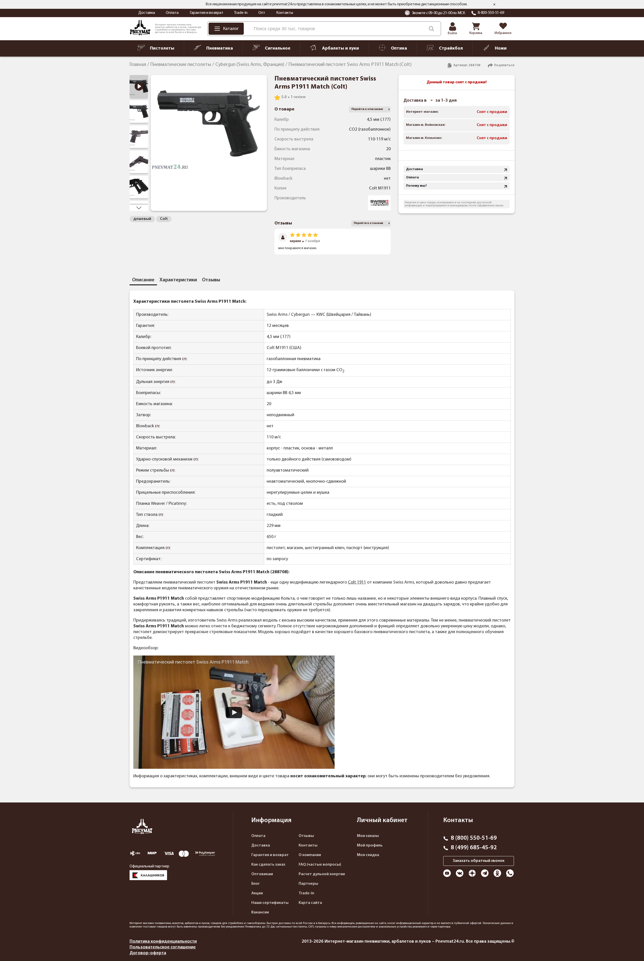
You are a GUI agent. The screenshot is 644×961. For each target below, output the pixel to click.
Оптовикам (262, 874)
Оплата (172, 13)
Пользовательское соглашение (163, 947)
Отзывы (306, 836)
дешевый (142, 219)
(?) (184, 359)
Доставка (146, 13)
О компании (310, 855)
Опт (261, 13)
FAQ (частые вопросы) (320, 865)
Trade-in (241, 13)
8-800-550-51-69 (491, 13)
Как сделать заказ (268, 865)
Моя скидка (368, 855)
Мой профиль (370, 845)
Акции (257, 893)
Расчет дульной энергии (322, 874)
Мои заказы (368, 836)
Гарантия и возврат (206, 13)
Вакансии (260, 912)
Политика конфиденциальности (163, 941)
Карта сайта (310, 903)
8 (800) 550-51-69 (474, 838)
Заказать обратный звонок (478, 861)
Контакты (284, 13)
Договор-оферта (148, 953)
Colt (164, 219)
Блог (255, 884)
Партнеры (308, 884)
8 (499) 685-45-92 (474, 848)
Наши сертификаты (270, 903)
